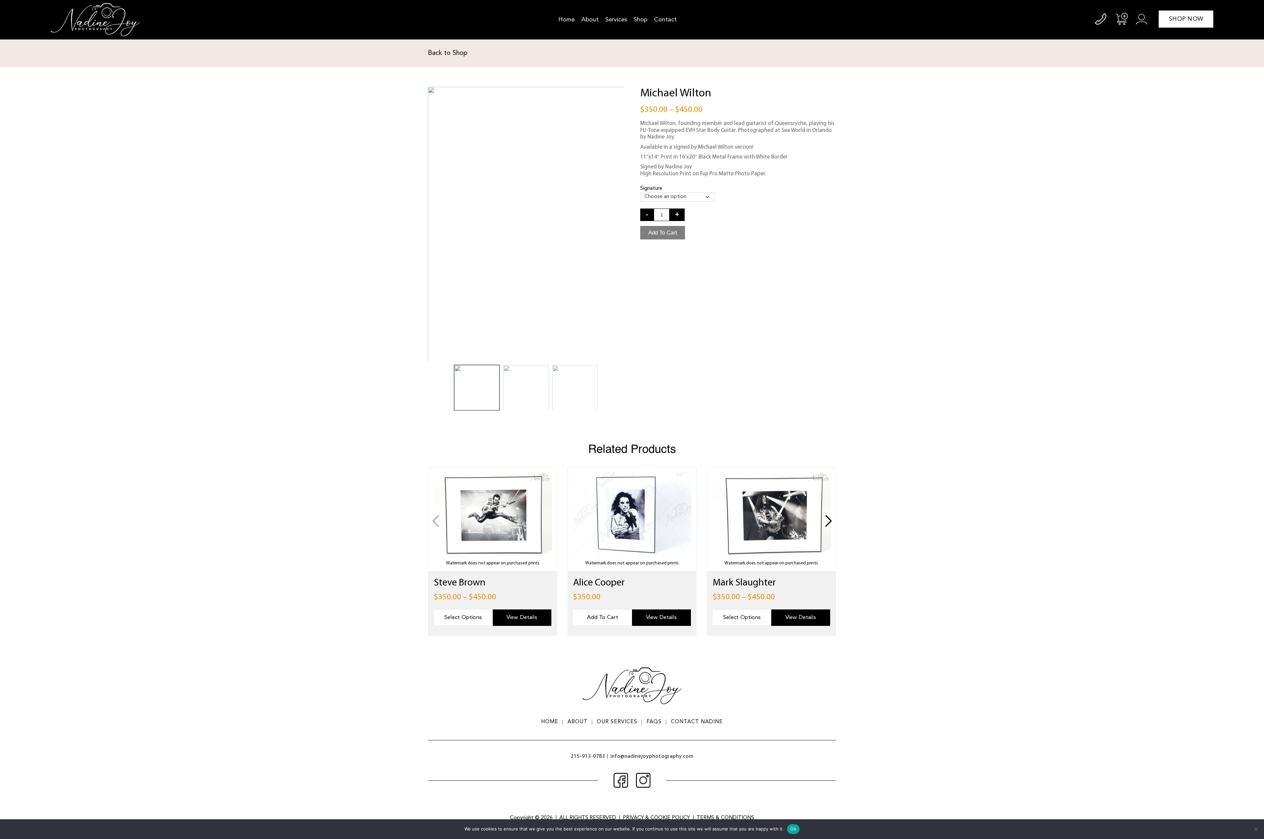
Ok (793, 828)
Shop (640, 20)
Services (616, 20)
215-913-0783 (588, 756)
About (590, 20)
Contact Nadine (697, 722)
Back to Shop (447, 53)
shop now (1186, 19)
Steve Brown (460, 583)
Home (566, 20)
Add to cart (662, 233)
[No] (1255, 829)
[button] (828, 521)
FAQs (654, 722)
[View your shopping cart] (1122, 19)
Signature (651, 188)
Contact (665, 20)
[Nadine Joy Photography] (95, 19)
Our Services (617, 722)
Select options (463, 617)
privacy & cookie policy (656, 818)
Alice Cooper (599, 583)
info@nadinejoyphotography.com (652, 756)
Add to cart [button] (602, 617)
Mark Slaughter (744, 583)
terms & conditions (725, 818)
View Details (522, 617)
